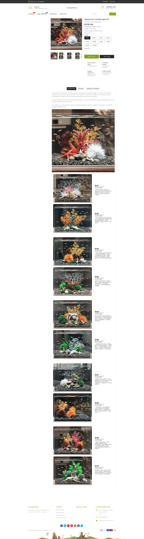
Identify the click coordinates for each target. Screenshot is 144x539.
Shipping (86, 26)
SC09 (87, 45)
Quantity (87, 48)
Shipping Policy (60, 515)
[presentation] (51, 56)
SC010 (94, 45)
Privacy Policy (60, 509)
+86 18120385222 (103, 517)
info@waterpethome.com (106, 520)
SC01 (87, 38)
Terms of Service (61, 518)
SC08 (108, 41)
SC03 (101, 38)
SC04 (108, 38)
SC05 (87, 41)
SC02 (94, 38)
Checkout (105, 1)
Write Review (96, 22)
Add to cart (91, 56)
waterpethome (72, 8)
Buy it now (107, 56)
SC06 (94, 41)
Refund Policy (60, 512)
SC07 (101, 41)
